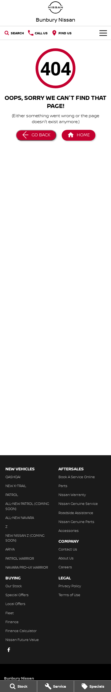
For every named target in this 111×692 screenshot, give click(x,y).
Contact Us (67, 549)
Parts (62, 485)
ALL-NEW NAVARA (19, 517)
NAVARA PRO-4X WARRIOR (26, 567)
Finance (12, 621)
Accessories (68, 530)
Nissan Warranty (72, 494)
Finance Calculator (21, 630)
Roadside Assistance (75, 512)
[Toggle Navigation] (103, 33)
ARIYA (10, 549)
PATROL (11, 494)
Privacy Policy (69, 585)
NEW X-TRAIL (15, 485)
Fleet (9, 612)
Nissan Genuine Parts (76, 521)
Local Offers (15, 603)
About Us (66, 558)
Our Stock (13, 585)
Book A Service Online (76, 476)
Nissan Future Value (22, 639)
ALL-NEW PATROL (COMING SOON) (27, 506)
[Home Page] (55, 7)
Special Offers (17, 594)
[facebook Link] (8, 649)
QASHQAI (12, 476)
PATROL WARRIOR (19, 558)
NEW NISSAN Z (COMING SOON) (24, 538)
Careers (65, 567)
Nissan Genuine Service (78, 503)
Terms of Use (69, 594)
